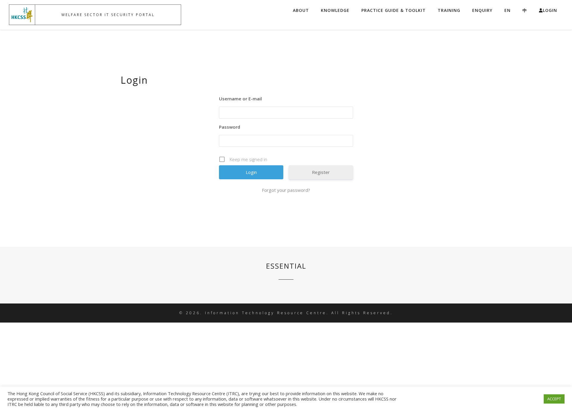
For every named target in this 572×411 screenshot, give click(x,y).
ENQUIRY (482, 10)
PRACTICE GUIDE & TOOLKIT (393, 10)
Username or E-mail (240, 99)
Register (321, 172)
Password (229, 127)
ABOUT (301, 10)
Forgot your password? (286, 190)
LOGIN (550, 10)
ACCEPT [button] (554, 398)
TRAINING (449, 10)
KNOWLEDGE (335, 10)
